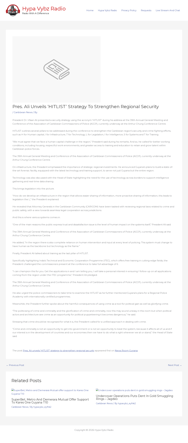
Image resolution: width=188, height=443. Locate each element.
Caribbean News (23, 112)
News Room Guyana (126, 350)
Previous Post (15, 365)
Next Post (175, 365)
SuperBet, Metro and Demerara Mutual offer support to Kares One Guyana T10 (50, 401)
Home (90, 10)
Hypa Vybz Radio (44, 8)
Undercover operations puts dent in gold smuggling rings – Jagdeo (134, 397)
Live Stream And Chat (168, 10)
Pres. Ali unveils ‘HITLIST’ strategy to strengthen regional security (58, 350)
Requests (146, 10)
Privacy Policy (128, 10)
